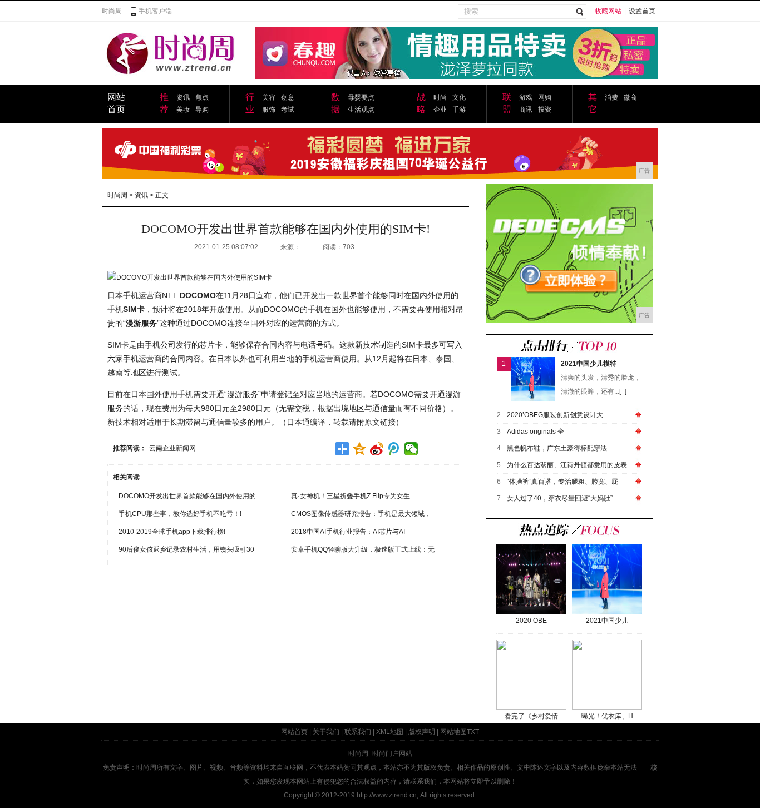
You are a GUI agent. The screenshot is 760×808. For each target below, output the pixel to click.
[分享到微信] (411, 448)
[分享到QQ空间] (360, 448)
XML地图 (389, 732)
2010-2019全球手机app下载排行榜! (172, 532)
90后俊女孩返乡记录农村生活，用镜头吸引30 (186, 549)
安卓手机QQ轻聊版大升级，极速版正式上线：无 (363, 549)
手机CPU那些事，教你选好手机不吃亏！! (180, 514)
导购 (202, 109)
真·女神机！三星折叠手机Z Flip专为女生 (350, 496)
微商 (630, 97)
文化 (459, 97)
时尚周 (112, 11)
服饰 (268, 109)
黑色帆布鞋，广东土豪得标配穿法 (557, 448)
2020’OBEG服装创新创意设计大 (555, 415)
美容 (268, 97)
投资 (544, 109)
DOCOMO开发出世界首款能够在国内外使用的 (187, 496)
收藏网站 (608, 11)
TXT (473, 732)
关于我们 (326, 732)
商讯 (525, 109)
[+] (622, 391)
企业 (440, 109)
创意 (287, 97)
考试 (287, 109)
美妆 (183, 109)
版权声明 (421, 732)
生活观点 (361, 109)
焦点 (202, 97)
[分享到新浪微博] (377, 448)
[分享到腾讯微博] (394, 448)
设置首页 (642, 11)
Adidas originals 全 (535, 431)
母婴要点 (361, 97)
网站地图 (453, 732)
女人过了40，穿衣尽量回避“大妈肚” (560, 498)
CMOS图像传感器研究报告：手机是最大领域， (361, 514)
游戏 (525, 97)
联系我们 (357, 732)
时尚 (440, 97)
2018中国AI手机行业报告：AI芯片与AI (348, 532)
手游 (459, 109)
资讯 (183, 97)
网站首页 (294, 732)
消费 (611, 97)
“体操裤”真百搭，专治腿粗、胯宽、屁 (562, 481)
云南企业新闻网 (172, 448)
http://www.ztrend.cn (387, 795)
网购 (544, 97)
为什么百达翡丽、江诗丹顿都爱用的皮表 (567, 465)
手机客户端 (155, 11)
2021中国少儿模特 (588, 364)
